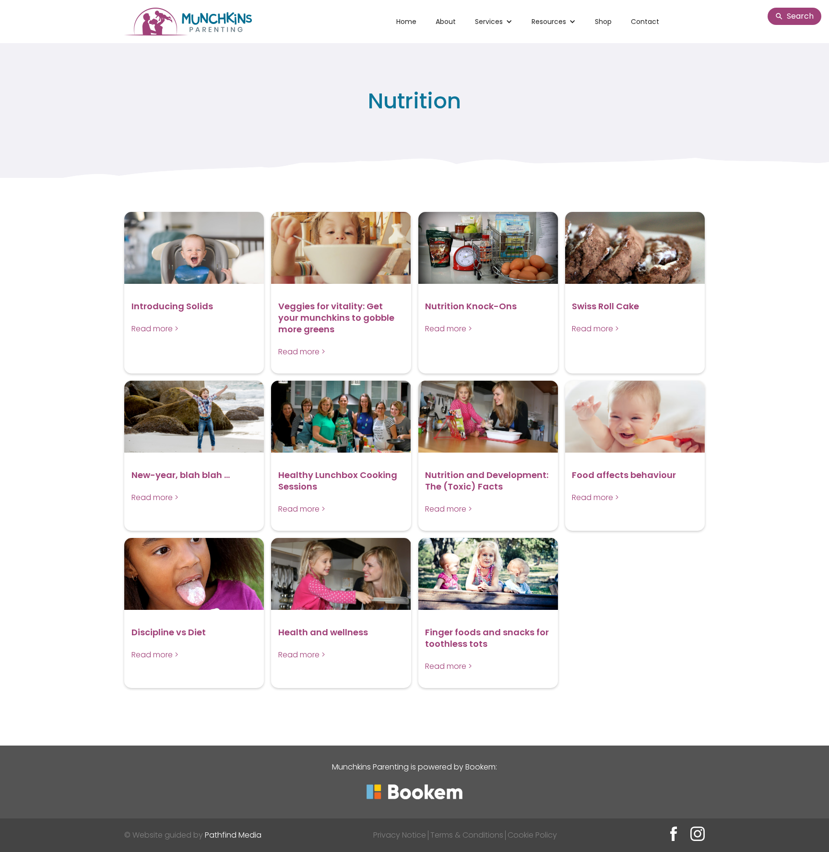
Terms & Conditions (466, 834)
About (446, 21)
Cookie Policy (532, 834)
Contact (645, 21)
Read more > (154, 328)
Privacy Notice (399, 834)
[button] (493, 21)
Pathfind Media (233, 834)
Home (406, 21)
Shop (603, 21)
